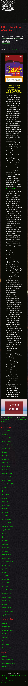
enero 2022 (5, 586)
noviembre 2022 (7, 555)
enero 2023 (5, 551)
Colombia (4, 419)
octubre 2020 (6, 608)
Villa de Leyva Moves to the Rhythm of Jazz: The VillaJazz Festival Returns (12, 39)
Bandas (4, 623)
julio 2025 (5, 452)
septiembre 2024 (7, 484)
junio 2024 (5, 494)
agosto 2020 (6, 615)
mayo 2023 (5, 540)
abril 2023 (5, 544)
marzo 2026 (6, 431)
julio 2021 (5, 604)
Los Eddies (5, 644)
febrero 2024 (6, 509)
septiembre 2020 (7, 611)
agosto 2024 (6, 487)
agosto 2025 (6, 448)
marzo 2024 (6, 505)
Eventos (4, 634)
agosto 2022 (6, 565)
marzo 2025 (6, 466)
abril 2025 (5, 463)
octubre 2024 (6, 480)
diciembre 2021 (7, 590)
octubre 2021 (6, 597)
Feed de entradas (7, 660)
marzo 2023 (6, 547)
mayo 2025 (5, 459)
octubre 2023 (6, 523)
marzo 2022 (6, 579)
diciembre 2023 (7, 516)
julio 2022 (5, 569)
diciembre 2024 (7, 473)
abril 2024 (5, 502)
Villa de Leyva (19, 419)
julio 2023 (5, 533)
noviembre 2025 (7, 438)
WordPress (12, 681)
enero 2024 (5, 512)
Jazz (9, 419)
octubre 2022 (6, 558)
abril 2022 (5, 576)
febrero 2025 (6, 470)
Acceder (4, 656)
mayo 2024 (5, 498)
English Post (11, 417)
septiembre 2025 (7, 445)
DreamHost (4, 683)
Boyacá (23, 417)
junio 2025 (5, 456)
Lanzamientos (6, 641)
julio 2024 (5, 491)
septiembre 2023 (7, 526)
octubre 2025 (6, 441)
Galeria (4, 637)
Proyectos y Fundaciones (10, 648)
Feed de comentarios (8, 663)
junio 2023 (5, 537)
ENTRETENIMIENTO (8, 630)
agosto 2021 (6, 601)
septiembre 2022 (7, 562)
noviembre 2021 (7, 593)
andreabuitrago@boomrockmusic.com (14, 675)
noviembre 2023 (7, 519)
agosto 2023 (6, 530)
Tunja (12, 419)
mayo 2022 (5, 572)
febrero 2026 (6, 434)
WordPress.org (6, 667)
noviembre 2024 (7, 477)
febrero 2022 (6, 583)
